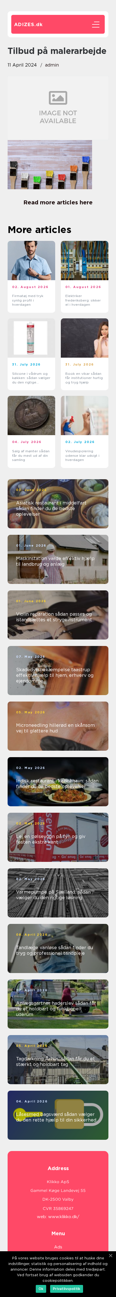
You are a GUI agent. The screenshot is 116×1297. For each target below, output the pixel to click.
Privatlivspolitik (66, 1289)
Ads (58, 1247)
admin (52, 65)
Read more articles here (58, 202)
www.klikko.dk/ (63, 1216)
